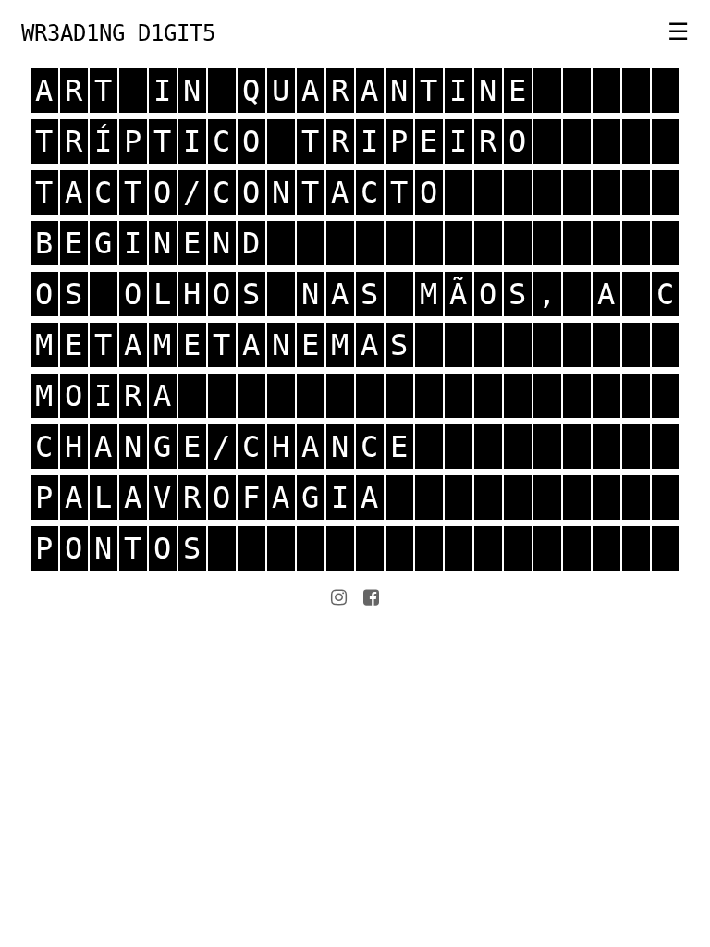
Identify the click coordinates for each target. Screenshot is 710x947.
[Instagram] (339, 597)
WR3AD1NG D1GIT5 (118, 33)
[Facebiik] (371, 597)
